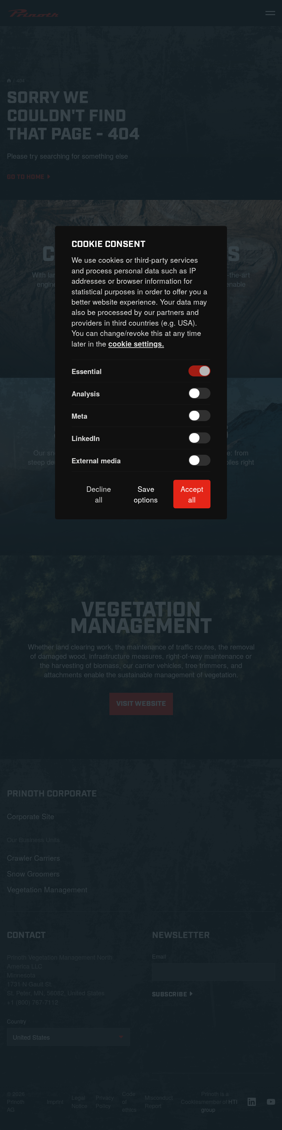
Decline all (98, 494)
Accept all (192, 494)
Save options (146, 494)
